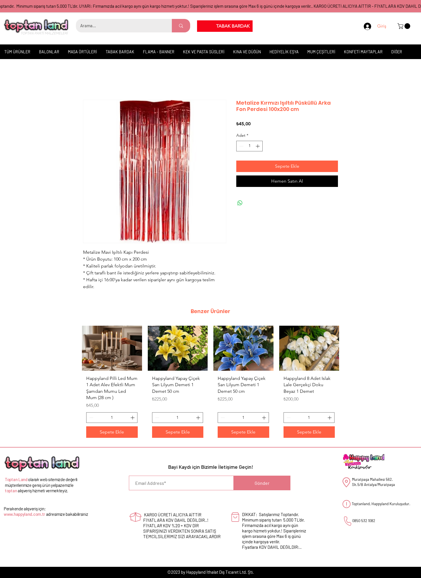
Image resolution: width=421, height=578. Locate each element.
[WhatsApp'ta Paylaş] (240, 203)
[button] (405, 26)
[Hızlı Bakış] (112, 348)
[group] (210, 384)
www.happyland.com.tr (24, 514)
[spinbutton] (249, 146)
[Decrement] (240, 146)
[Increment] (258, 146)
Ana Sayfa (93, 79)
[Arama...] (181, 25)
